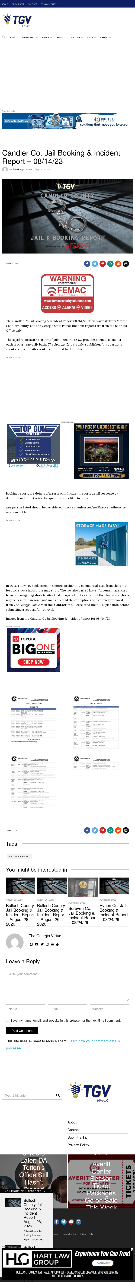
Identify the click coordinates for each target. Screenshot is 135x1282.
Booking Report (19, 856)
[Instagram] (47, 944)
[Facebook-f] (56, 1222)
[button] (4, 37)
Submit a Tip (77, 1137)
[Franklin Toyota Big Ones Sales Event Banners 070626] (33, 650)
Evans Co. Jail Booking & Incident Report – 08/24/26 (113, 912)
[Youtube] (71, 1222)
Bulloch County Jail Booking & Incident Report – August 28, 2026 (20, 914)
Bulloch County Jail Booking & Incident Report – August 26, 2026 (51, 914)
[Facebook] (87, 264)
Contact (60, 605)
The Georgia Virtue (22, 169)
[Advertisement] (67, 67)
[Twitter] (95, 264)
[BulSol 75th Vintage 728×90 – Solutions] (66, 120)
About (72, 1122)
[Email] (126, 264)
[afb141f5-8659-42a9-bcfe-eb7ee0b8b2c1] (101, 451)
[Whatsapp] (110, 264)
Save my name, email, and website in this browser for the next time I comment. (65, 1020)
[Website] (57, 944)
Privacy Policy (78, 1144)
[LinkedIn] (52, 944)
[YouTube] (36, 944)
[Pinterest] (102, 264)
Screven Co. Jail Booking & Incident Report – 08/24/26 (82, 915)
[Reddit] (118, 264)
